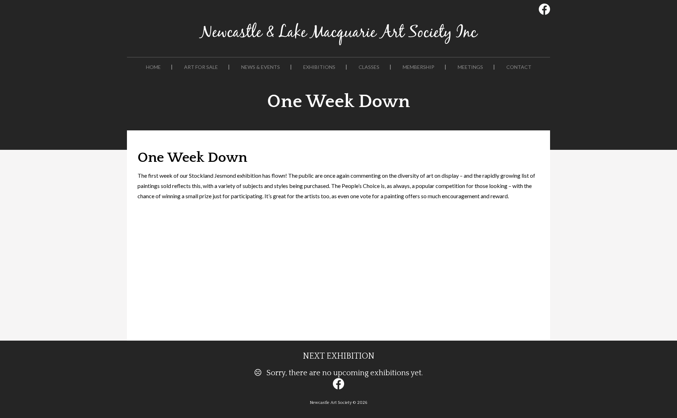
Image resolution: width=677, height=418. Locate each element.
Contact (518, 67)
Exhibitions (319, 67)
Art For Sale (201, 67)
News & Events (260, 67)
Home (153, 67)
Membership (418, 67)
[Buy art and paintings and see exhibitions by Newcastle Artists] (338, 45)
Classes (369, 67)
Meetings (470, 67)
